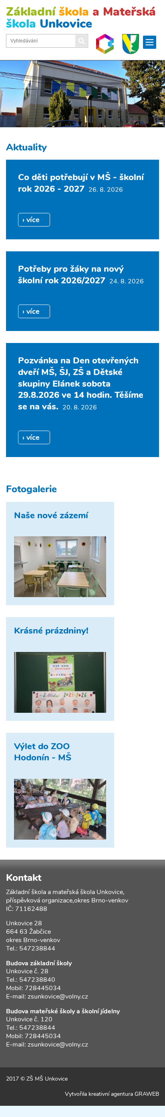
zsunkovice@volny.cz (58, 996)
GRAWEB (147, 1094)
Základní (81, 18)
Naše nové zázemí (51, 515)
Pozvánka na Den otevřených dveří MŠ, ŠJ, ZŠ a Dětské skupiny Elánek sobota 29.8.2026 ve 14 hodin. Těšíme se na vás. (80, 383)
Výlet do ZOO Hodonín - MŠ (42, 752)
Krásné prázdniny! (51, 631)
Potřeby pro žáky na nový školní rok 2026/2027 (71, 275)
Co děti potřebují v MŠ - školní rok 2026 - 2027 (81, 183)
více (33, 220)
